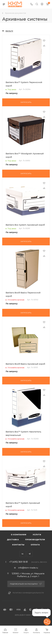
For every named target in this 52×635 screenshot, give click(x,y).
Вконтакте (23, 554)
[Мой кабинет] (42, 4)
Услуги (37, 534)
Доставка (13, 539)
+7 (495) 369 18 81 (18, 562)
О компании (18, 534)
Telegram (30, 554)
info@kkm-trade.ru (28, 567)
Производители (35, 539)
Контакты (18, 545)
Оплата (35, 545)
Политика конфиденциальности (28, 593)
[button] (47, 621)
